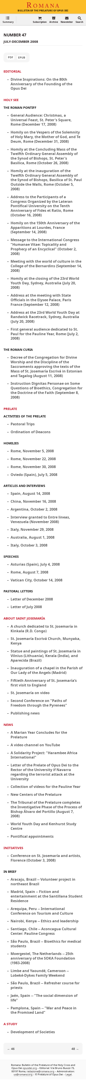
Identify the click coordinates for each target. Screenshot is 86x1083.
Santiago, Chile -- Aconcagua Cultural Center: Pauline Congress (43, 931)
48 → (75, 1049)
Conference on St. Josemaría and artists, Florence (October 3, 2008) (46, 858)
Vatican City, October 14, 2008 (36, 580)
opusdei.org (30, 1068)
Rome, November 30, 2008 (33, 466)
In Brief (10, 871)
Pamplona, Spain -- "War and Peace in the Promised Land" (44, 1010)
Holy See (11, 100)
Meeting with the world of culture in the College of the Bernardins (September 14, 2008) (46, 266)
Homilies (11, 443)
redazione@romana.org (40, 1071)
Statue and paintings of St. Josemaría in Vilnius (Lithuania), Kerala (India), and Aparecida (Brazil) (46, 656)
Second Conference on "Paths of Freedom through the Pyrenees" (39, 703)
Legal (68, 1074)
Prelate (10, 408)
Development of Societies (33, 1032)
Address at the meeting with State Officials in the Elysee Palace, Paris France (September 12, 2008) (41, 300)
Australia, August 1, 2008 (32, 537)
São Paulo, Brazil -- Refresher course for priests (45, 985)
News (8, 724)
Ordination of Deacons (30, 431)
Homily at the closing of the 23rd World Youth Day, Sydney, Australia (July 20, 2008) (45, 283)
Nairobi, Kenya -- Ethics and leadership (45, 921)
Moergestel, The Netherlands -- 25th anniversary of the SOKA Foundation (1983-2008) (43, 958)
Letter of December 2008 (32, 599)
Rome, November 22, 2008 (33, 458)
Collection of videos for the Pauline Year (45, 786)
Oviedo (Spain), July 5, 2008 (34, 474)
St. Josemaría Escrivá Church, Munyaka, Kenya (45, 641)
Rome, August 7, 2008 (29, 572)
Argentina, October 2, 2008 (34, 509)
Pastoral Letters (18, 591)
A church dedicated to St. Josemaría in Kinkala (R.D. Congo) (44, 628)
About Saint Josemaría (24, 618)
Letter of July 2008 (26, 606)
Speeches (11, 556)
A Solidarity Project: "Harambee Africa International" (44, 755)
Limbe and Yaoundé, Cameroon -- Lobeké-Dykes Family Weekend (40, 973)
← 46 (11, 1049)
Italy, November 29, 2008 (32, 529)
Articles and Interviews (24, 486)
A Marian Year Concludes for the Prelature (39, 734)
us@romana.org (23, 1074)
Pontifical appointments (32, 836)
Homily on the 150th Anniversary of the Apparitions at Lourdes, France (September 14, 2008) (45, 228)
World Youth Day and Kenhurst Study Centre (43, 826)
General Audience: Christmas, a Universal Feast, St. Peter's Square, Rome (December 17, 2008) (41, 120)
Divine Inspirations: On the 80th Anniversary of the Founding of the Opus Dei (41, 84)
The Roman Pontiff (20, 107)
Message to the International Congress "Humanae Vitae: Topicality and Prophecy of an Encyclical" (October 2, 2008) (45, 246)
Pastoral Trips (23, 424)
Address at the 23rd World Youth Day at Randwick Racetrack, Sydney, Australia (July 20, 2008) (45, 317)
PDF (10, 57)
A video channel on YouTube (35, 745)
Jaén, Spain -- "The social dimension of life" (44, 998)
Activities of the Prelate (25, 416)
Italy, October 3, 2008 (29, 545)
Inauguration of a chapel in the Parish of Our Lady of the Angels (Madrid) (46, 670)
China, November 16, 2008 (33, 501)
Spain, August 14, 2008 (30, 493)
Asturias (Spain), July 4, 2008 (35, 564)
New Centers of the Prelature (36, 794)
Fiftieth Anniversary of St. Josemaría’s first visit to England (44, 683)
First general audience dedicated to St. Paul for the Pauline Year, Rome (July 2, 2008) (45, 334)
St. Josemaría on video (30, 692)
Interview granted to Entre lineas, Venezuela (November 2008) (40, 519)
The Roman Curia (18, 349)
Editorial (12, 71)
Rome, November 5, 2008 (32, 451)
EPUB (21, 57)
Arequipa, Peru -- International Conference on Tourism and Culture (42, 911)
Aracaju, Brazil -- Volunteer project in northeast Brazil (43, 881)
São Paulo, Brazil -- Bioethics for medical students (46, 943)
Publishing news (25, 713)
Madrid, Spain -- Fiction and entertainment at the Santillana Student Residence (46, 896)
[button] (8, 19)
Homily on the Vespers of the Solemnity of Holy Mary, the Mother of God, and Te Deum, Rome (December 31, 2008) (45, 137)
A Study (10, 1024)
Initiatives (13, 848)
